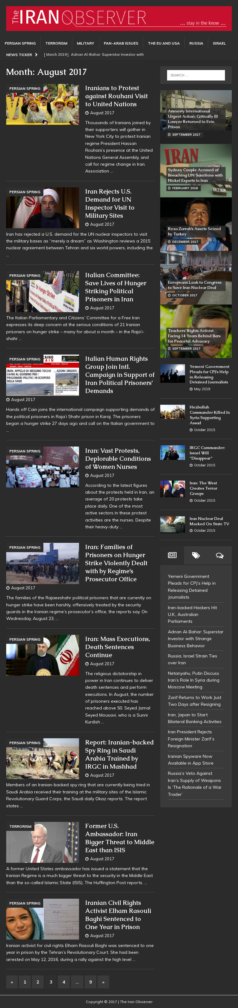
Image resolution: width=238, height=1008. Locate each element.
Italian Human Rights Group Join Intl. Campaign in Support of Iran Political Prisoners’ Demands (120, 375)
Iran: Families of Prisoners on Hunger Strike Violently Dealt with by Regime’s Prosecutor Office (116, 563)
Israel (219, 43)
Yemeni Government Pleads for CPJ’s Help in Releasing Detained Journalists (209, 374)
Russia (196, 43)
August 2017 (102, 112)
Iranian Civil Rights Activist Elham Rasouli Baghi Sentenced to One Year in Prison (118, 915)
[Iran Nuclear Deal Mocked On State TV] (172, 525)
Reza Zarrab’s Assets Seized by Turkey (194, 231)
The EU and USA (164, 43)
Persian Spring (20, 43)
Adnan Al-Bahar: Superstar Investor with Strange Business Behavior (195, 638)
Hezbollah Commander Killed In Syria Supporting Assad (210, 414)
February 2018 (185, 188)
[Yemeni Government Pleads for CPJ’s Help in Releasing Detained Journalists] (172, 373)
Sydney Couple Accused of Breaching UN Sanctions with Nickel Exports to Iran (195, 175)
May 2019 (202, 389)
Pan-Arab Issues (121, 43)
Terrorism (56, 43)
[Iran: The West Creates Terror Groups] (172, 489)
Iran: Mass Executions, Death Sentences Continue (117, 647)
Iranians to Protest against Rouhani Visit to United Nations (116, 96)
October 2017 (184, 295)
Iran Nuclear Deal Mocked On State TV (209, 521)
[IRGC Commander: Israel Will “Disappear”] (172, 452)
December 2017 (185, 242)
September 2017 (186, 135)
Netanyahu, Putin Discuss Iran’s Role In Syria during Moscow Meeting (193, 680)
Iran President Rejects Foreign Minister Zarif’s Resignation (191, 738)
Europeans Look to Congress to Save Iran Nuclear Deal (195, 285)
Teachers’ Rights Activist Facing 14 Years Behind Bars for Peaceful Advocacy (194, 336)
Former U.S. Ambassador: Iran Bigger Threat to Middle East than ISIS (119, 838)
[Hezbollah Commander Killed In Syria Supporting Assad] (172, 412)
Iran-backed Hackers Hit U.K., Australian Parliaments (192, 614)
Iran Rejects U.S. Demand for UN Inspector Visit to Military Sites (109, 203)
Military (85, 43)
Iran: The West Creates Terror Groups (203, 488)
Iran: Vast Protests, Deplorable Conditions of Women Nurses (118, 459)
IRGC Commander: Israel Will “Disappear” (207, 453)
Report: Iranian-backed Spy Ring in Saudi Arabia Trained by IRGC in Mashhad (119, 754)
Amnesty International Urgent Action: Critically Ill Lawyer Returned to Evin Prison (193, 118)
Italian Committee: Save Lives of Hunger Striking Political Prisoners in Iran (115, 287)
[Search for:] (196, 75)
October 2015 (204, 430)
